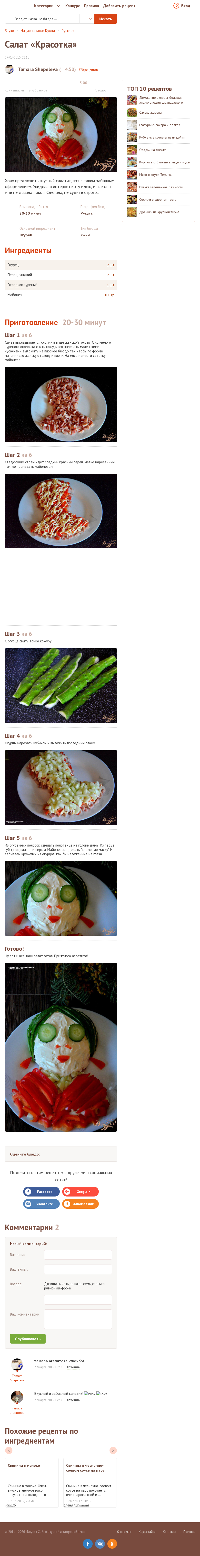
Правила (91, 5)
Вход (185, 5)
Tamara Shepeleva (17, 1378)
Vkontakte (44, 1204)
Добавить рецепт (119, 5)
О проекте (124, 1532)
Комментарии (14, 90)
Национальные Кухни (38, 30)
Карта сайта (147, 1532)
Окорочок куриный (22, 285)
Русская (68, 30)
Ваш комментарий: (25, 1314)
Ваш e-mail (19, 1269)
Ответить (73, 1367)
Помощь (189, 1532)
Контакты (169, 1532)
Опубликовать (28, 1338)
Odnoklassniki (84, 1204)
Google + (83, 1191)
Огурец (13, 265)
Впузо (9, 30)
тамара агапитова (17, 1410)
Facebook (44, 1191)
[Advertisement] (61, 587)
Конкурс (72, 5)
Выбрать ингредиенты (87, 19)
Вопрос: (16, 1284)
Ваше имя (17, 1254)
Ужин (85, 234)
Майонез (15, 295)
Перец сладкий (20, 275)
